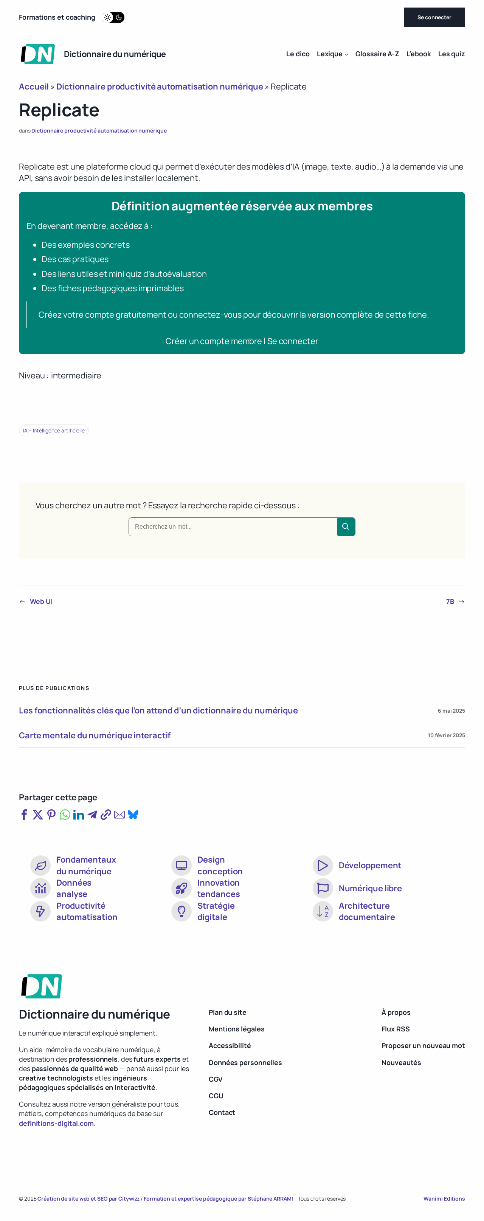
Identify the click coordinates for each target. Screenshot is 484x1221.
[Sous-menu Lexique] (346, 54)
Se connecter (434, 17)
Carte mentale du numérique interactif (95, 735)
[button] (24, 814)
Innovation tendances (218, 888)
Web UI (41, 601)
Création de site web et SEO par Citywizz (88, 1198)
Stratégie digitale (215, 911)
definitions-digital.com (56, 1123)
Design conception (220, 865)
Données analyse (74, 888)
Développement (370, 865)
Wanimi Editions (444, 1198)
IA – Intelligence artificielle (54, 430)
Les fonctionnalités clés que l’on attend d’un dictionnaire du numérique (158, 710)
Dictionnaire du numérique (115, 54)
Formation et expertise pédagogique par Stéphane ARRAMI (219, 1198)
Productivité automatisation (87, 911)
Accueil (34, 86)
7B (450, 601)
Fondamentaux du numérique (86, 865)
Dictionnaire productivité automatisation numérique (159, 86)
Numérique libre (370, 888)
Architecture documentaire (367, 911)
